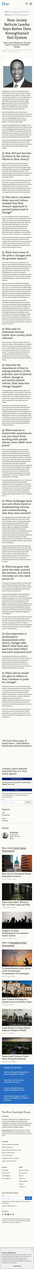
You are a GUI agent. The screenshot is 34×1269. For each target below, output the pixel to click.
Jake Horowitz (14, 832)
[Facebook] (3, 1214)
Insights (4, 1167)
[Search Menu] (26, 3)
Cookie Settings (17, 1266)
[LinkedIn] (8, 1214)
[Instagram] (6, 1214)
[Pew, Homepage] (5, 3)
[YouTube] (13, 1214)
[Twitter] (10, 1214)
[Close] (32, 1250)
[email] (10, 838)
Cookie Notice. (13, 1262)
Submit (28, 802)
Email (3, 799)
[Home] (16, 1112)
